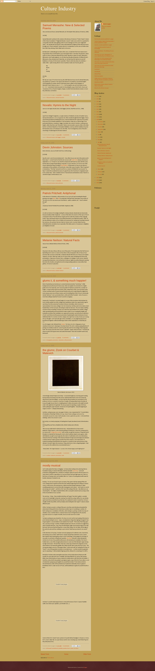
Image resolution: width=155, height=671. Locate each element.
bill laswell (48, 648)
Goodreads (97, 71)
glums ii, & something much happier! (64, 280)
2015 (97, 101)
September (100, 129)
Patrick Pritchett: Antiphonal (59, 193)
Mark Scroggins (107, 24)
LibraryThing (97, 73)
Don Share (69, 538)
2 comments (66, 135)
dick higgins (58, 137)
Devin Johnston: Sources (58, 147)
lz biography (49, 340)
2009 (97, 117)
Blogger (85, 667)
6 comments (66, 646)
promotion (55, 340)
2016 (97, 99)
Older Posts (87, 654)
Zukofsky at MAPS (99, 82)
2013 (97, 106)
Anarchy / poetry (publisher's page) (103, 45)
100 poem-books (50, 97)
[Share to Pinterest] (79, 95)
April (99, 142)
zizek (63, 455)
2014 (97, 104)
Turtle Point (74, 160)
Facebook (97, 69)
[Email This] (72, 95)
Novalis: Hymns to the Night (59, 105)
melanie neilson (59, 270)
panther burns (66, 648)
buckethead (55, 648)
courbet (48, 455)
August (99, 132)
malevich (53, 455)
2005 (97, 182)
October (100, 126)
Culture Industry (58, 8)
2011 (97, 111)
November (100, 124)
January (100, 174)
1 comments (66, 268)
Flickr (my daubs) (99, 76)
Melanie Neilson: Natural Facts (61, 240)
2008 (97, 119)
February (100, 171)
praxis (72, 648)
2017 (97, 96)
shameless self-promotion (65, 340)
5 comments (65, 337)
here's (54, 198)
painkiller (60, 648)
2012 (97, 109)
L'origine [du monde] (56, 432)
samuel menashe (59, 97)
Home (66, 654)
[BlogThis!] (74, 95)
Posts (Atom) (50, 657)
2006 (97, 180)
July (99, 134)
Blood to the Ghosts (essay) (101, 88)
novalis (63, 137)
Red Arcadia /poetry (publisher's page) (104, 39)
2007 (97, 177)
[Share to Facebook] (78, 95)
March (99, 169)
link (59, 198)
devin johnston (59, 183)
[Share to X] (76, 95)
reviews (63, 324)
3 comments (66, 95)
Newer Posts (45, 654)
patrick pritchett (59, 232)
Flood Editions (64, 165)
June (99, 137)
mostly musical (51, 465)
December (100, 121)
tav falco (76, 648)
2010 (97, 114)
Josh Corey (75, 470)
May (99, 139)
